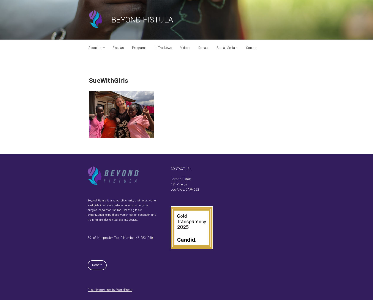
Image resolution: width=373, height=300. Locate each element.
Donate (203, 47)
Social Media (226, 47)
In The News (163, 47)
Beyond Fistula (142, 19)
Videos (185, 47)
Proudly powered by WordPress (110, 290)
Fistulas (118, 47)
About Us (95, 47)
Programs (139, 47)
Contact (251, 47)
